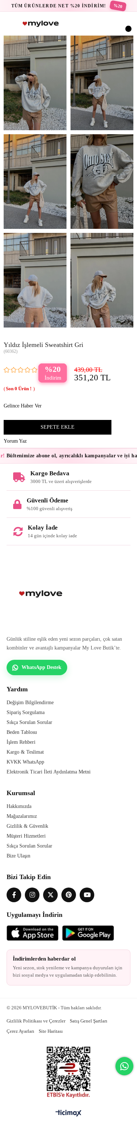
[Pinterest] (68, 895)
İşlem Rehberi (21, 742)
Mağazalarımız (22, 816)
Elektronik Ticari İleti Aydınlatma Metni (49, 772)
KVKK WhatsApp (25, 762)
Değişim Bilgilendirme (30, 702)
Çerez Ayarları (20, 1031)
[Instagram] (32, 895)
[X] (50, 895)
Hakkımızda (19, 806)
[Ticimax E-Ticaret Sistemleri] (68, 1113)
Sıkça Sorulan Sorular (29, 722)
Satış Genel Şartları (88, 1021)
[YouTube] (87, 895)
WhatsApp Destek (41, 667)
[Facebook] (14, 895)
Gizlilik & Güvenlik (27, 826)
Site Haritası (51, 1031)
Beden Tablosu (22, 732)
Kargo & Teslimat (25, 752)
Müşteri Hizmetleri (26, 836)
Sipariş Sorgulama (26, 712)
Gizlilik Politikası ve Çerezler (36, 1021)
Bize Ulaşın (18, 856)
